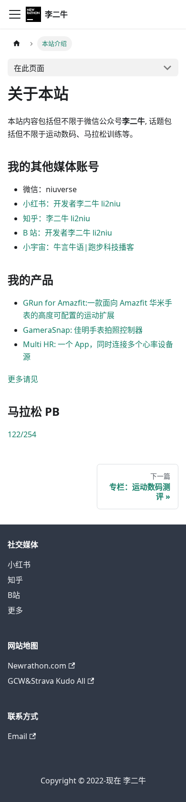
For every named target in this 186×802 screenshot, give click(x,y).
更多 (15, 610)
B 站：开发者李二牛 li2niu (67, 232)
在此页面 (29, 68)
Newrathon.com (37, 665)
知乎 (15, 580)
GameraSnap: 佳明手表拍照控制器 (83, 330)
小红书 (19, 564)
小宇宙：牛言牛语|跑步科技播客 (78, 247)
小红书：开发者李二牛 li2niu (72, 203)
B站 (14, 595)
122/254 (22, 434)
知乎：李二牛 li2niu (56, 218)
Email (17, 736)
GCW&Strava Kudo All (46, 681)
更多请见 (23, 379)
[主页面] (17, 43)
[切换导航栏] (15, 14)
